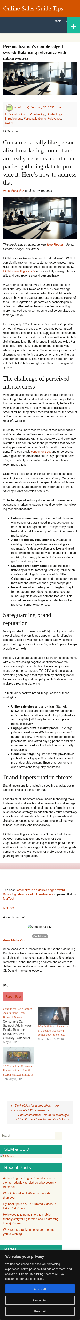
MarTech (9, 898)
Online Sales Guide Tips (33, 8)
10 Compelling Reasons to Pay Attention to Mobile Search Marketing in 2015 (18, 1070)
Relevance (54, 118)
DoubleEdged (55, 114)
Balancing (38, 114)
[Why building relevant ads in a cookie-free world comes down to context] (53, 1016)
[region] (40, 1285)
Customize (40, 1300)
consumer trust (41, 451)
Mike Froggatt (55, 244)
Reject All (40, 1311)
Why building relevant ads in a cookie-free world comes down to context (53, 1030)
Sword (9, 123)
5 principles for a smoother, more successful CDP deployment (35, 1107)
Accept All (40, 1289)
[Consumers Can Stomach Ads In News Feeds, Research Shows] (20, 1025)
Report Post (13, 996)
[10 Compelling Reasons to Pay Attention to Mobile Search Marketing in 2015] (18, 1055)
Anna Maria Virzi (13, 190)
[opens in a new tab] (0, 944)
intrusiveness (13, 118)
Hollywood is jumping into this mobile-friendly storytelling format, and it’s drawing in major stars (30, 1218)
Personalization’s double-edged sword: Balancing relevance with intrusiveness (34, 892)
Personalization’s (35, 118)
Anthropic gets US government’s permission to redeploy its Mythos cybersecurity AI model (29, 1182)
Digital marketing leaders (19, 271)
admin (18, 107)
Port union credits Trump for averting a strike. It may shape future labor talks (42, 1116)
